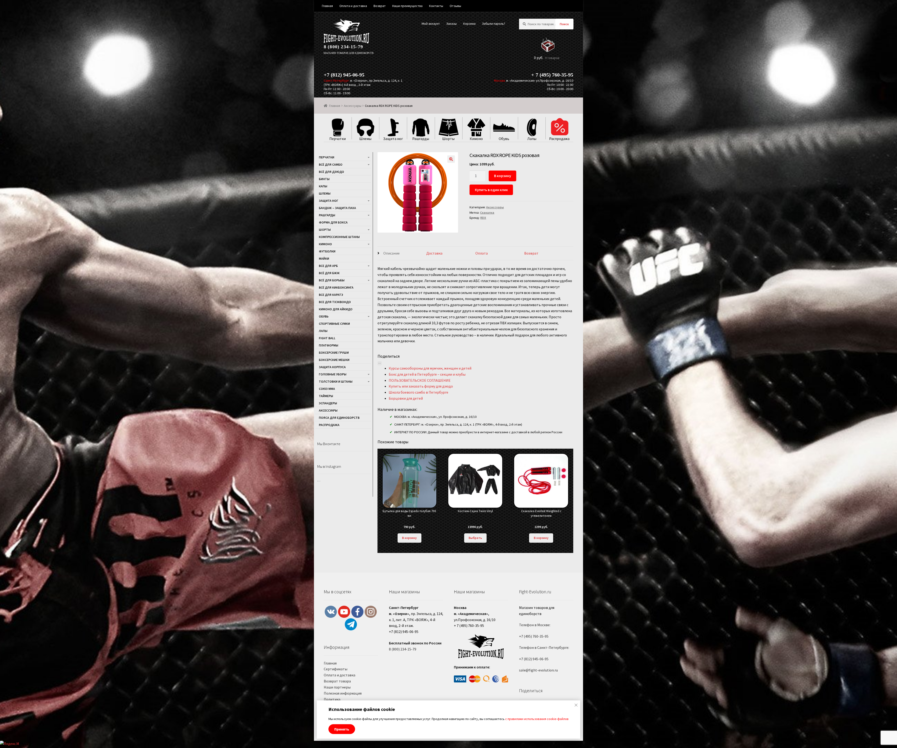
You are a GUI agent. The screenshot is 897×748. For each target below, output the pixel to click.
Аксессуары (352, 106)
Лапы (323, 331)
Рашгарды (327, 215)
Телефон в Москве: (534, 624)
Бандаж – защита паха (337, 208)
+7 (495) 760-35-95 (533, 636)
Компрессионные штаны (339, 237)
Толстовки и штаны (335, 381)
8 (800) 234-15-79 (343, 46)
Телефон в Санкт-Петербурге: (544, 647)
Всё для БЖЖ (329, 273)
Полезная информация (343, 693)
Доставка (434, 253)
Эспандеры (328, 403)
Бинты (324, 179)
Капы (323, 186)
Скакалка (487, 212)
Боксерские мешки (334, 360)
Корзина (469, 23)
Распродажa (329, 425)
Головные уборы (332, 374)
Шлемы (325, 193)
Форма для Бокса (333, 222)
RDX (483, 218)
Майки (324, 258)
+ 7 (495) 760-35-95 (552, 75)
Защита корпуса (332, 367)
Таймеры (326, 396)
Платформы (328, 345)
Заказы (451, 23)
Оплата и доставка (339, 675)
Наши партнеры (337, 687)
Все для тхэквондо (335, 302)
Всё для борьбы (332, 280)
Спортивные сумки (334, 324)
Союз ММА (327, 389)
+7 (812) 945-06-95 (344, 75)
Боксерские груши (334, 352)
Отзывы (455, 6)
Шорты (325, 229)
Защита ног (328, 201)
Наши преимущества (407, 6)
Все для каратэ (331, 295)
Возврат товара (337, 681)
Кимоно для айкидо (335, 309)
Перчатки (326, 157)
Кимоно (325, 244)
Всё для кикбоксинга (336, 287)
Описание (391, 253)
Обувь (323, 316)
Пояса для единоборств (339, 418)
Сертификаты (335, 669)
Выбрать (475, 538)
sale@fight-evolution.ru (538, 670)
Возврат (531, 253)
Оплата (481, 253)
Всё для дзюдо (331, 172)
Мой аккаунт (431, 23)
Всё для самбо (330, 164)
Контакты (436, 6)
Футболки (327, 251)
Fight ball (327, 338)
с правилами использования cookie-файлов (537, 719)
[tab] (402, 253)
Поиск (564, 24)
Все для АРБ (328, 266)
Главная (334, 106)
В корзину (502, 175)
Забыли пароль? (493, 23)
